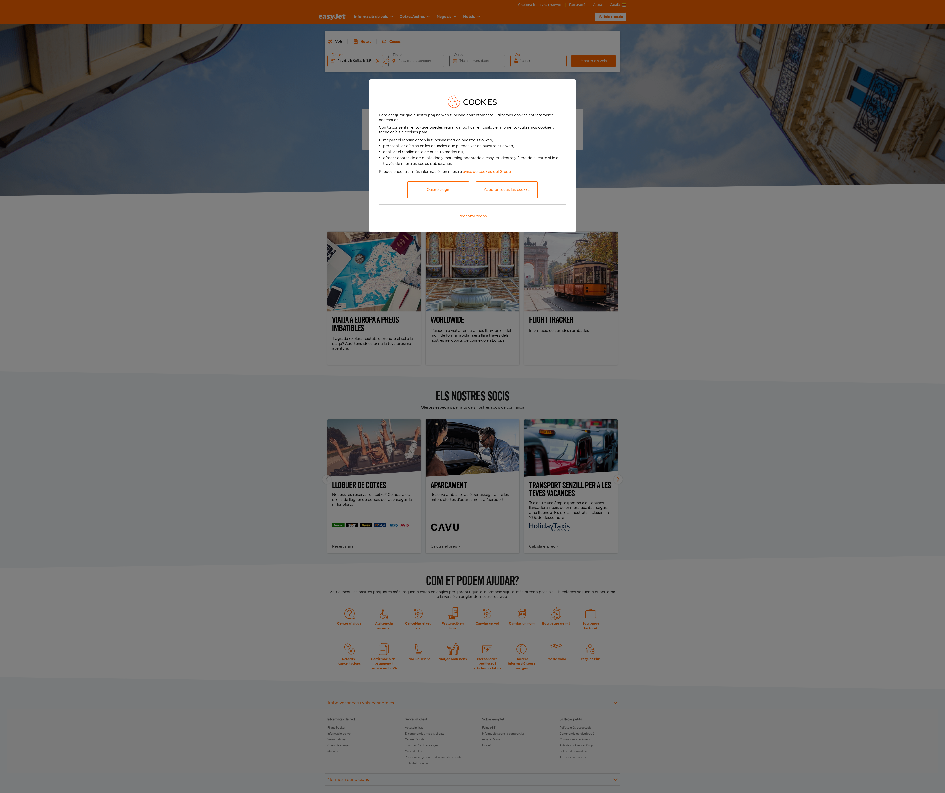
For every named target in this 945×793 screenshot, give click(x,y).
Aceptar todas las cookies (507, 189)
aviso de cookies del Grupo (487, 171)
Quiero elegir (438, 189)
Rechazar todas (472, 216)
